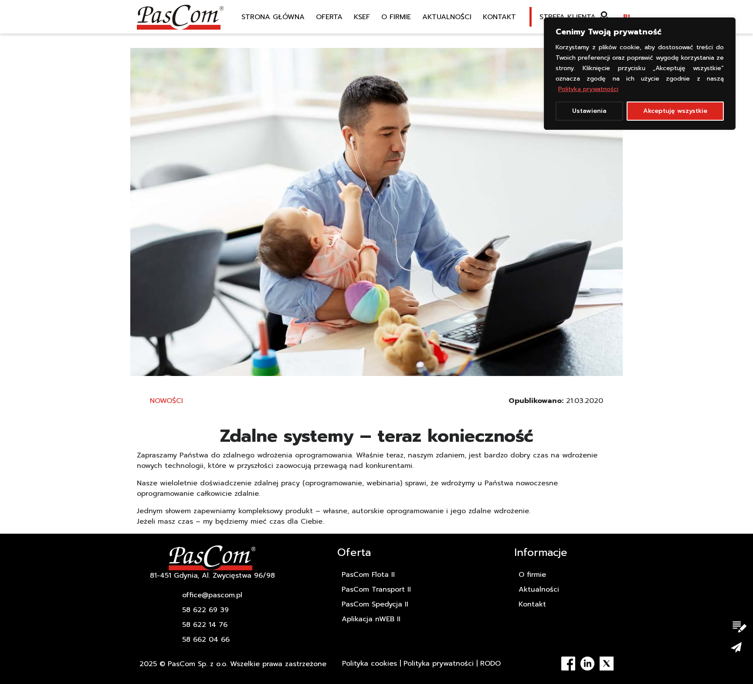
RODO (490, 663)
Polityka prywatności (439, 663)
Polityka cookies (369, 663)
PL (627, 17)
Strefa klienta (567, 17)
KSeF (362, 17)
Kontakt (499, 17)
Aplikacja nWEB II (371, 619)
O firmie (396, 17)
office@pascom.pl (212, 595)
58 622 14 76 (204, 625)
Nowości (166, 401)
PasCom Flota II (368, 574)
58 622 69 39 (205, 610)
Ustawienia (589, 110)
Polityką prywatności (588, 89)
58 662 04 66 (206, 639)
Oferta (329, 17)
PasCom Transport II (376, 589)
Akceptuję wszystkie (675, 110)
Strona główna (273, 17)
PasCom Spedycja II (375, 604)
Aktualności (446, 17)
